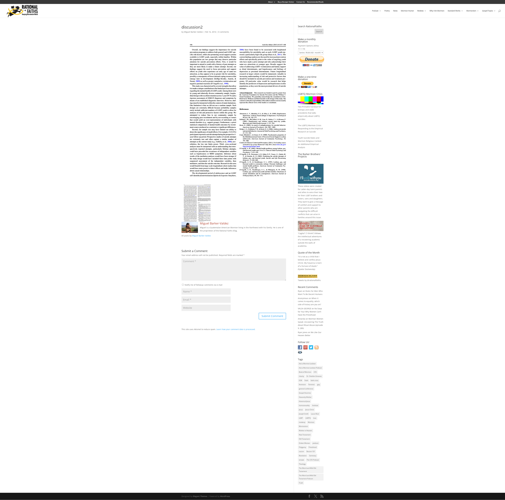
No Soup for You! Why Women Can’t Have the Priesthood (310, 311)
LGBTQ (308, 418)
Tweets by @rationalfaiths (309, 280)
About (270, 2)
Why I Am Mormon (437, 11)
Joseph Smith (303, 414)
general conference (306, 389)
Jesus (301, 409)
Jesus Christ (309, 409)
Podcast (375, 11)
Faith (306, 380)
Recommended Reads (315, 2)
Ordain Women (304, 443)
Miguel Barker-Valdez (193, 32)
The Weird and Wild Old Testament (307, 469)
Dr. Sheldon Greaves (314, 376)
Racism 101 (311, 451)
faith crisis (314, 380)
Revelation (303, 456)
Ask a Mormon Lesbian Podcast (310, 368)
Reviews (420, 11)
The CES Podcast (313, 460)
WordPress (225, 496)
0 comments (223, 32)
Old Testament (304, 439)
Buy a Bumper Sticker (286, 2)
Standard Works (454, 11)
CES (315, 372)
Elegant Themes (200, 496)
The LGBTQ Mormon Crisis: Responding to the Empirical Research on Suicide (310, 128)
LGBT (308, 195)
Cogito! (302, 233)
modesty (302, 422)
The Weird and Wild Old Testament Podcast (307, 477)
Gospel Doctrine (305, 393)
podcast (315, 443)
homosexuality (304, 405)
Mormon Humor (407, 11)
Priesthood (313, 447)
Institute (315, 405)
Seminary (312, 456)
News (395, 11)
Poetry (387, 11)
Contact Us (300, 2)
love (314, 418)
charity (301, 376)
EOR (300, 380)
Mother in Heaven (305, 430)
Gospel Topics (487, 11)
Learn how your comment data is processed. (235, 329)
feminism (302, 384)
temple (301, 460)
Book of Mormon (305, 372)
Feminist (311, 384)
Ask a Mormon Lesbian (307, 363)
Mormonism (471, 11)
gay (318, 384)
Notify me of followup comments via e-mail (203, 285)
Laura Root (315, 414)
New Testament (304, 435)
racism (301, 451)
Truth (301, 483)
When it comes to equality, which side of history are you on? (309, 301)
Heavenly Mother (305, 397)
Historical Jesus (304, 401)
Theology (302, 464)
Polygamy (302, 447)
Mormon (311, 422)
